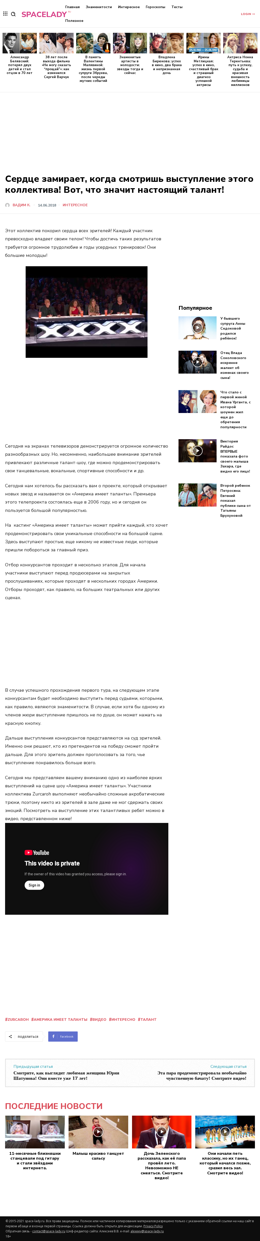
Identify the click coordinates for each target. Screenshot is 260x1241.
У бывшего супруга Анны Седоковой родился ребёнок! (232, 328)
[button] (13, 14)
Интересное (75, 205)
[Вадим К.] (8, 205)
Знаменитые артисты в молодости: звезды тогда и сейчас (130, 65)
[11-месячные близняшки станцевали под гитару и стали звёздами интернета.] (35, 1132)
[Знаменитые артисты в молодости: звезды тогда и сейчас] (130, 43)
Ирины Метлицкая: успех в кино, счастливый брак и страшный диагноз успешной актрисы (203, 71)
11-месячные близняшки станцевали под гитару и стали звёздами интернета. (35, 1161)
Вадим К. (21, 205)
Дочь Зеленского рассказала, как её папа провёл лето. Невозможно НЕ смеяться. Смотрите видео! (162, 1166)
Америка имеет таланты (60, 1019)
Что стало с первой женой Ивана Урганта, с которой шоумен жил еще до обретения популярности (235, 410)
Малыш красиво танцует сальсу (98, 1156)
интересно (123, 1019)
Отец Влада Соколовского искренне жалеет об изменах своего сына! (234, 365)
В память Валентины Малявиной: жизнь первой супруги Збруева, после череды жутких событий (93, 69)
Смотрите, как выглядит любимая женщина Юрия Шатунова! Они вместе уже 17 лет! (66, 1076)
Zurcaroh (18, 1019)
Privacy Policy (153, 1226)
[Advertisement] (130, 130)
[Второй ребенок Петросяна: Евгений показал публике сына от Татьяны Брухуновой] (197, 494)
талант (148, 1019)
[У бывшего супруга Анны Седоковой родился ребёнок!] (197, 327)
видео (99, 1019)
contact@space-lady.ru (48, 1231)
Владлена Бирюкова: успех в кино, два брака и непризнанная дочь (167, 65)
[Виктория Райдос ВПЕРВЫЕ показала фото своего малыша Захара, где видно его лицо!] (197, 450)
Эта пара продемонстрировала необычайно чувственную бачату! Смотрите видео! (202, 1076)
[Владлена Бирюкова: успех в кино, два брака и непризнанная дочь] (167, 43)
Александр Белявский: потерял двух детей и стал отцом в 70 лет (19, 65)
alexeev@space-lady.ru (147, 1231)
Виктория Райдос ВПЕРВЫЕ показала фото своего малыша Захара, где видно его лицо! (235, 456)
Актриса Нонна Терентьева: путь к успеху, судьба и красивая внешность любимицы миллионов (240, 71)
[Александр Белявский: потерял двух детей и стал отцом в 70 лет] (20, 43)
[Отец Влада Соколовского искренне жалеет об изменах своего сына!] (197, 362)
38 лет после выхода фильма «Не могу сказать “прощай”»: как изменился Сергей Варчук (56, 67)
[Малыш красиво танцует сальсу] (98, 1132)
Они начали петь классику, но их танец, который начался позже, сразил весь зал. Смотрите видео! (225, 1163)
